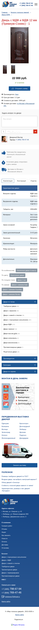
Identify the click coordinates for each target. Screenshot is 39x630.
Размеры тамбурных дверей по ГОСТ (15, 476)
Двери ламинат (10, 329)
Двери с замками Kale (20, 285)
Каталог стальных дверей (20, 12)
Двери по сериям (9, 371)
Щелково (23, 432)
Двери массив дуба (11, 333)
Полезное (7, 472)
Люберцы (23, 429)
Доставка (5, 545)
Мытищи (5, 429)
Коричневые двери (17, 275)
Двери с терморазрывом (10, 573)
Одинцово (5, 423)
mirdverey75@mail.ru (12, 597)
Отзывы (4, 529)
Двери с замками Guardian (12, 289)
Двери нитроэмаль (11, 338)
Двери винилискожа (11, 343)
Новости (4, 538)
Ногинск (4, 435)
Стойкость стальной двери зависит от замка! (17, 485)
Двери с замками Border (11, 294)
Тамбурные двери (11, 306)
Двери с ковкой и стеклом (13, 315)
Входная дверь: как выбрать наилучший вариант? (19, 479)
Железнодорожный (8, 438)
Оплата (4, 541)
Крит (17, 94)
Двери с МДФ (6, 560)
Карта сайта (6, 601)
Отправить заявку (21, 88)
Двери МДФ (6, 15)
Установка (5, 548)
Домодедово (24, 438)
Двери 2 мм (22, 280)
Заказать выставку (19, 465)
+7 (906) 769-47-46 (22, 140)
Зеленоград (6, 432)
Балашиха (5, 426)
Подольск (23, 435)
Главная (5, 12)
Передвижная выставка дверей (15, 418)
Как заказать (6, 535)
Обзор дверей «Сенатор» (11, 482)
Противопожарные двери (13, 347)
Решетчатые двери (11, 352)
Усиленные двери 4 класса (26, 270)
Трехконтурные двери (9, 569)
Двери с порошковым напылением (17, 320)
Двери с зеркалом (11, 311)
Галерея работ (7, 526)
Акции (4, 532)
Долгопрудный (25, 426)
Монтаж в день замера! (15, 378)
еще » (4, 579)
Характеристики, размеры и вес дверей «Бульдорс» (16, 490)
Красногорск (24, 423)
